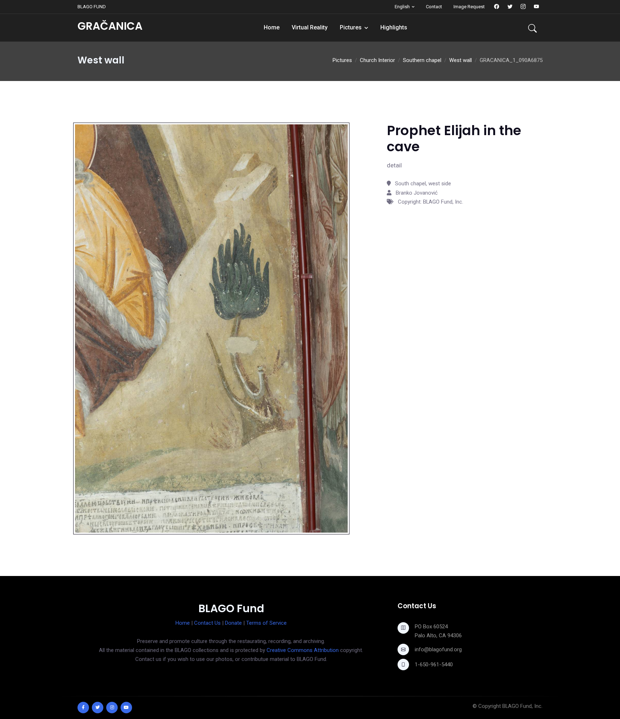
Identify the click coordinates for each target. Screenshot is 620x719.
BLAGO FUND (92, 6)
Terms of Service (266, 623)
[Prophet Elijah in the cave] (211, 328)
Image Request (469, 6)
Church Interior (377, 60)
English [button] (402, 6)
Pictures (351, 27)
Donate (233, 623)
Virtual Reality (310, 27)
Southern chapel (422, 60)
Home (272, 27)
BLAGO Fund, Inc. (522, 706)
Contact (434, 6)
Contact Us (207, 623)
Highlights (393, 27)
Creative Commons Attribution (303, 650)
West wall (460, 60)
